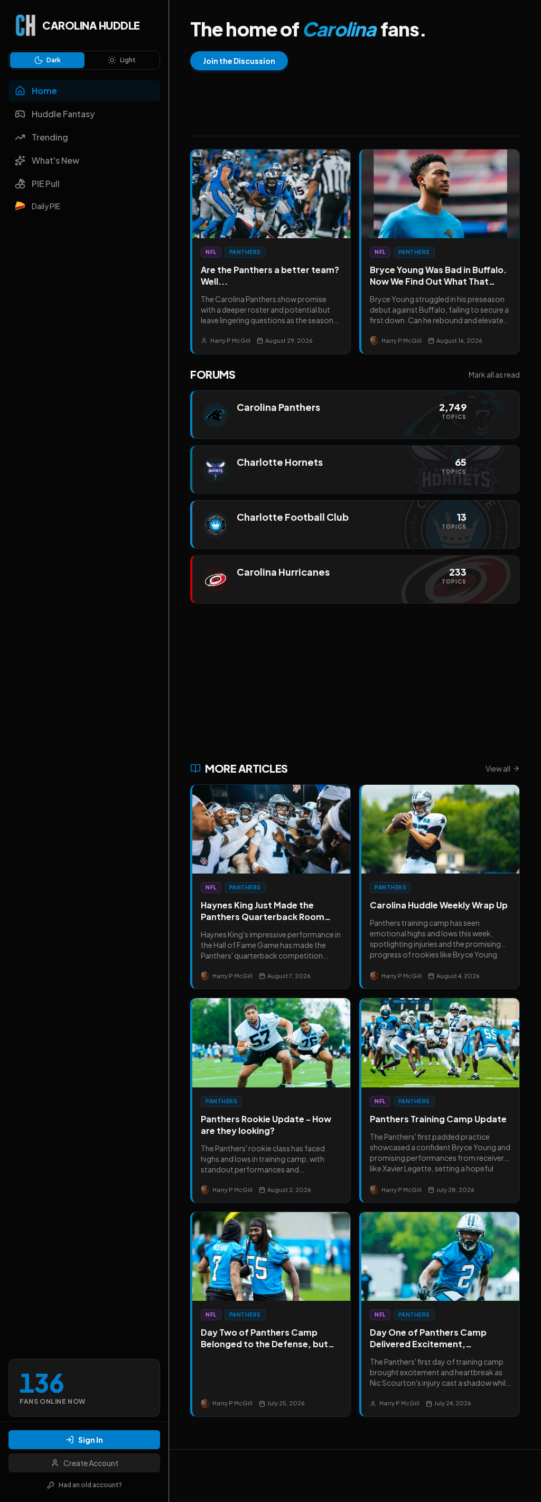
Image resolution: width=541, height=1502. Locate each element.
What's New (55, 160)
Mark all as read (494, 374)
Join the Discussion (239, 60)
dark (53, 60)
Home (44, 90)
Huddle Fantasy (63, 113)
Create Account (90, 1463)
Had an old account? (90, 1485)
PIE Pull (46, 183)
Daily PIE (46, 206)
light (128, 60)
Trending (50, 137)
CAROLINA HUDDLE (91, 25)
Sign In (90, 1439)
